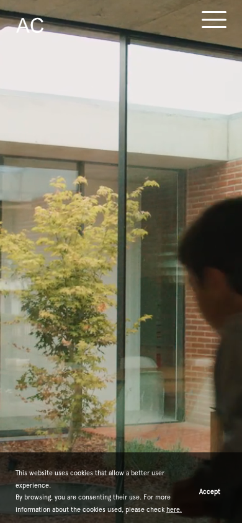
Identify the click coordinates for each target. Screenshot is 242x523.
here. (174, 509)
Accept (209, 491)
